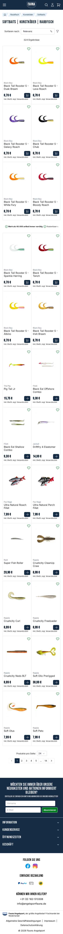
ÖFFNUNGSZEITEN (11, 837)
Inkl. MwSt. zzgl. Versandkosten (16, 99)
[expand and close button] (58, 822)
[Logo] (31, 5)
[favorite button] (29, 49)
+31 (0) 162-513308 (31, 899)
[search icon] (46, 5)
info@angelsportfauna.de (31, 903)
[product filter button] (57, 31)
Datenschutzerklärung (31, 925)
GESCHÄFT (7, 844)
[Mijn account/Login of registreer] (52, 5)
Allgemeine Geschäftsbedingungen (23, 920)
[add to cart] (27, 95)
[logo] (4, 914)
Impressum (49, 920)
